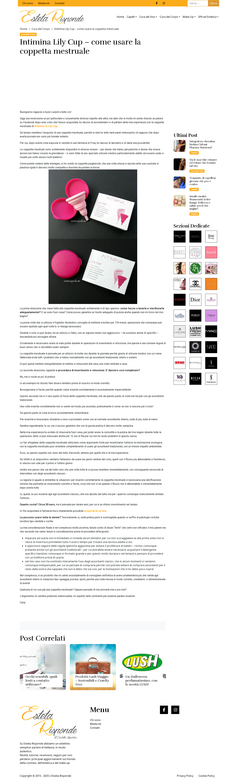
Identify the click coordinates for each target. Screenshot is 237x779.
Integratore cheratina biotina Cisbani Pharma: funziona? (202, 144)
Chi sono (27, 3)
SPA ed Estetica (207, 17)
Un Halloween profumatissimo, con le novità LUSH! (141, 680)
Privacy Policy (185, 776)
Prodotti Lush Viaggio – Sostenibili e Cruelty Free (92, 680)
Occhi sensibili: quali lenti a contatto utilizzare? (41, 680)
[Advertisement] (93, 83)
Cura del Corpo (169, 17)
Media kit (43, 3)
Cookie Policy (206, 776)
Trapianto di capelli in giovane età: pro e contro (202, 181)
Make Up (188, 17)
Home (120, 17)
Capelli (131, 17)
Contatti (59, 3)
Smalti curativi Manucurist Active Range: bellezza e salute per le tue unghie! (200, 202)
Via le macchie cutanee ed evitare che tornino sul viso (203, 163)
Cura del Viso (147, 17)
